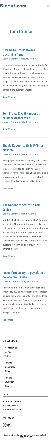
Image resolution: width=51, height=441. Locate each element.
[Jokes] (25, 371)
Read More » (9, 97)
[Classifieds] (25, 367)
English (25, 281)
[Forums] (25, 363)
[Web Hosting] (25, 348)
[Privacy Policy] (25, 405)
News (25, 58)
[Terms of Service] (25, 401)
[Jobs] (25, 386)
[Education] (25, 382)
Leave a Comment (11, 58)
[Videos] (25, 356)
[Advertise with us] (25, 410)
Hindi (24, 122)
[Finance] (25, 378)
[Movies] (25, 352)
